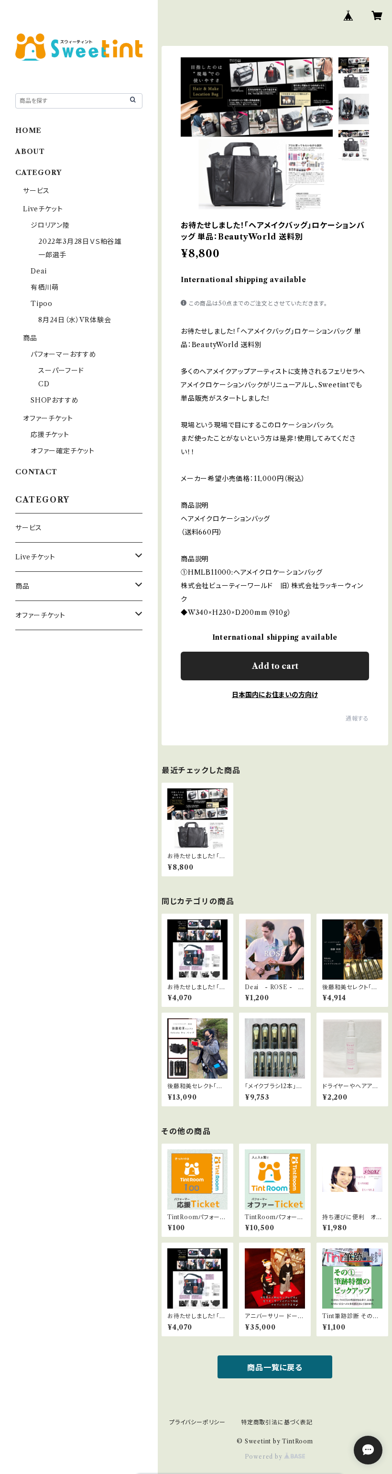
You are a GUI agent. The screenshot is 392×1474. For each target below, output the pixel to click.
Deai (42, 271)
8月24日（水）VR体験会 (74, 320)
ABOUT (30, 151)
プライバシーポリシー (197, 1422)
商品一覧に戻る (275, 1367)
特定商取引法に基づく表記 (277, 1422)
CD (44, 384)
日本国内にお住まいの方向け (275, 694)
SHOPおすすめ (54, 400)
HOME (28, 130)
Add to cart (275, 666)
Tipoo (42, 303)
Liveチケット (43, 209)
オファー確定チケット (63, 451)
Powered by (264, 1456)
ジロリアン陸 (50, 225)
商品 (30, 338)
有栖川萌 (45, 287)
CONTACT (36, 472)
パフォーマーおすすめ (64, 354)
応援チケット (50, 434)
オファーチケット (48, 418)
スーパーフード (61, 370)
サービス (36, 190)
